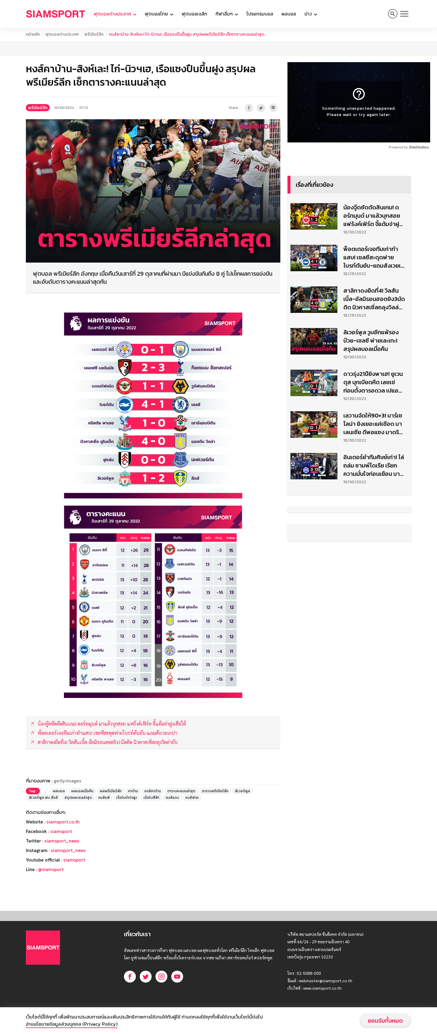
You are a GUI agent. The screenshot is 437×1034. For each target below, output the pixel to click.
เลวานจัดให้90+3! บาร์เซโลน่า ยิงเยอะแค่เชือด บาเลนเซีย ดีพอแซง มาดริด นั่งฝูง (373, 423)
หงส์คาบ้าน (152, 791)
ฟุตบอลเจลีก (194, 13)
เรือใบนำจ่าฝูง (126, 797)
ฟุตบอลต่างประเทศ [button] (113, 13)
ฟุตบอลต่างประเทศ (62, 34)
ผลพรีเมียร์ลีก (111, 791)
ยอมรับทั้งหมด (385, 1020)
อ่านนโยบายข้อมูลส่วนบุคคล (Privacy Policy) (71, 1023)
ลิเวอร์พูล (242, 791)
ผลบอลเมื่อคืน (82, 791)
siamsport (61, 831)
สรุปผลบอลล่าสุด (78, 797)
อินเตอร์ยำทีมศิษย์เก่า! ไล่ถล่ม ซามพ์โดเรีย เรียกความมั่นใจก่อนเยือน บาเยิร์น (373, 465)
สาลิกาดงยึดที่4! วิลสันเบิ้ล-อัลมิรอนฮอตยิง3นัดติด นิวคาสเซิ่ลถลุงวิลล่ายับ (374, 298)
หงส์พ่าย (192, 797)
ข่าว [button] (308, 13)
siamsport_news (61, 840)
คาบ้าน (133, 791)
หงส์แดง (172, 797)
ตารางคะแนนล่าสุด (181, 791)
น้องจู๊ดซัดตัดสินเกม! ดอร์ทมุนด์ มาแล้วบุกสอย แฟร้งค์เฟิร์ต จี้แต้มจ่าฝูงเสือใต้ (373, 215)
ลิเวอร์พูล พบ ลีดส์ (43, 797)
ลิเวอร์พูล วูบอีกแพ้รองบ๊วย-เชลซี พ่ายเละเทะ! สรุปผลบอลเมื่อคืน (371, 340)
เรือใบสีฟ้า (151, 797)
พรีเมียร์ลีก (93, 34)
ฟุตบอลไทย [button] (157, 13)
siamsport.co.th (63, 821)
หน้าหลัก (33, 34)
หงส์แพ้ (104, 797)
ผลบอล (289, 13)
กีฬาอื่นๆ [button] (225, 13)
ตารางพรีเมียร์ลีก (215, 791)
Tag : (33, 791)
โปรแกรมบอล (259, 13)
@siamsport (51, 869)
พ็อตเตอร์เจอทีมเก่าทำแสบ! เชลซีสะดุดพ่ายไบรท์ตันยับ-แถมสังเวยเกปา (373, 257)
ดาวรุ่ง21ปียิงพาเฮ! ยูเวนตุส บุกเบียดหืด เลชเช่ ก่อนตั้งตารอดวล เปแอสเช (373, 382)
